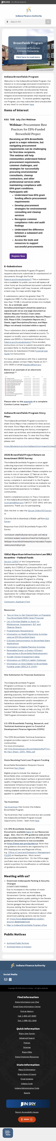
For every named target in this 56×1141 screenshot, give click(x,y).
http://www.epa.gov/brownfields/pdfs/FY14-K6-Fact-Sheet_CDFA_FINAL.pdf (27, 750)
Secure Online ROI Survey (40, 510)
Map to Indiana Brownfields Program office (27, 925)
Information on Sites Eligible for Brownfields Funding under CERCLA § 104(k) (27, 665)
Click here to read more (28, 57)
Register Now (18, 256)
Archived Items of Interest (19, 946)
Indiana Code (27, 1083)
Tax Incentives (11, 807)
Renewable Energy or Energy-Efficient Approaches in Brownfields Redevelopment (27, 652)
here (32, 104)
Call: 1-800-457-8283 (27, 1016)
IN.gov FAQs (27, 1052)
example (28, 401)
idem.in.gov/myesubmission (18, 279)
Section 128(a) (11, 561)
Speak (26, 1119)
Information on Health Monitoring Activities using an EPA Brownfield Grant (27, 635)
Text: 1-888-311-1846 (27, 1020)
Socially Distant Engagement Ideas (23, 656)
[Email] (5, 979)
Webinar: (16, 124)
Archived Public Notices (18, 943)
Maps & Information (26, 1069)
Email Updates (27, 1079)
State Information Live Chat (27, 1002)
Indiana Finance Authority (29, 16)
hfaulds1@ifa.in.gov (32, 364)
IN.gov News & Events (27, 1074)
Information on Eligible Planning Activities (26, 647)
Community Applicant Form (17, 601)
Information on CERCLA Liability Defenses (26, 660)
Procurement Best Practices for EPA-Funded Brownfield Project (29, 129)
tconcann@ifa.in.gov (14, 502)
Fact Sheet (19, 768)
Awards (27, 1093)
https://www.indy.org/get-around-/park (26, 920)
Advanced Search (27, 1038)
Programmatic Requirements (20, 630)
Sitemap (27, 1047)
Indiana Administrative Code (27, 1088)
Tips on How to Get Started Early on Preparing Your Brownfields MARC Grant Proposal (29, 616)
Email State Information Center (27, 1006)
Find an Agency (27, 1011)
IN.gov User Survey (27, 1033)
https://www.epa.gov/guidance (22, 843)
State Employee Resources (27, 1057)
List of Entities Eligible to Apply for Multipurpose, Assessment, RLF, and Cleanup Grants (24, 624)
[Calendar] (10, 979)
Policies (27, 1043)
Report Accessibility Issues (27, 1112)
